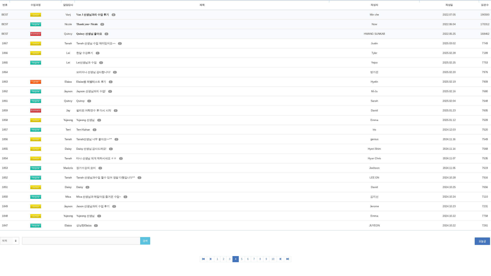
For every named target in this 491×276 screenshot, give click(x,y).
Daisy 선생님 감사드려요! (91, 148)
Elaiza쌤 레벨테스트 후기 (91, 81)
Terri (68, 129)
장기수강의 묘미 (86, 167)
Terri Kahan (83, 129)
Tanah (68, 43)
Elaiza (68, 81)
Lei (68, 52)
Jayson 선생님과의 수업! (91, 91)
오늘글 (482, 241)
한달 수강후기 (85, 52)
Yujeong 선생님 (85, 120)
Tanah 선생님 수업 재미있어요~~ (96, 43)
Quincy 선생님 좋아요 (89, 33)
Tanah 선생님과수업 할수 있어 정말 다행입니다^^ (106, 177)
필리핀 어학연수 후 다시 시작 (94, 110)
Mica (68, 196)
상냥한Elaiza (84, 225)
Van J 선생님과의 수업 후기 (93, 14)
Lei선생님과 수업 (86, 62)
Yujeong (68, 120)
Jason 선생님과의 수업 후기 (93, 206)
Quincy (68, 100)
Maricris (68, 167)
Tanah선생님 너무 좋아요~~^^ (94, 139)
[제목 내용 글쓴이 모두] (9, 241)
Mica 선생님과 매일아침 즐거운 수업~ (98, 196)
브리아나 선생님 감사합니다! (93, 72)
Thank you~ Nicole (87, 24)
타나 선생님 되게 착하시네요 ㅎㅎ (96, 158)
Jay (68, 110)
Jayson (68, 91)
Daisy (68, 148)
